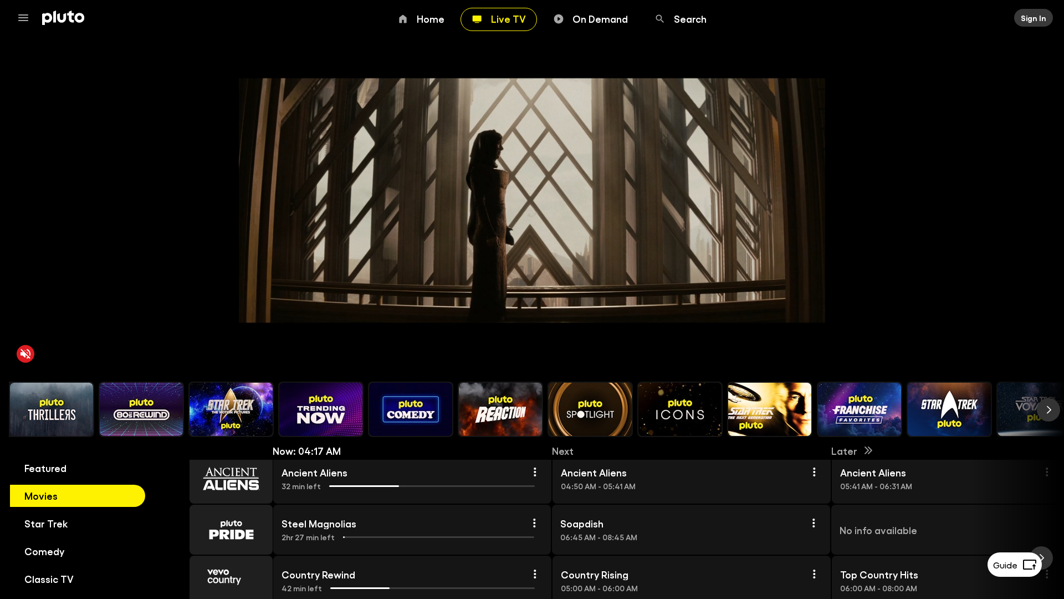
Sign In (1033, 17)
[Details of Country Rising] (814, 574)
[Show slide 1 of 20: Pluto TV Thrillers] (51, 409)
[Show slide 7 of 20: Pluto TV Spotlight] (590, 409)
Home (430, 18)
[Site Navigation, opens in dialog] (26, 18)
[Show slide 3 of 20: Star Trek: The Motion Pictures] (231, 409)
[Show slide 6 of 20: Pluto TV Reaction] (500, 409)
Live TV (508, 18)
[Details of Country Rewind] (534, 574)
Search (690, 18)
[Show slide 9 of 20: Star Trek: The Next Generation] (769, 409)
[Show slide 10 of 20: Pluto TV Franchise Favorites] (859, 409)
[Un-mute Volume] (25, 354)
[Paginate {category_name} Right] (1048, 410)
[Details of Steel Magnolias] (534, 523)
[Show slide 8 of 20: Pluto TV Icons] (680, 409)
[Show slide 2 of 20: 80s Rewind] (141, 409)
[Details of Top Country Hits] (1046, 574)
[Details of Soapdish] (813, 523)
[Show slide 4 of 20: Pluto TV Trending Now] (321, 409)
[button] (218, 479)
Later (844, 450)
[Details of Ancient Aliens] (534, 472)
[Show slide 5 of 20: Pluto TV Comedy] (410, 409)
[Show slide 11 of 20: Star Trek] (949, 409)
